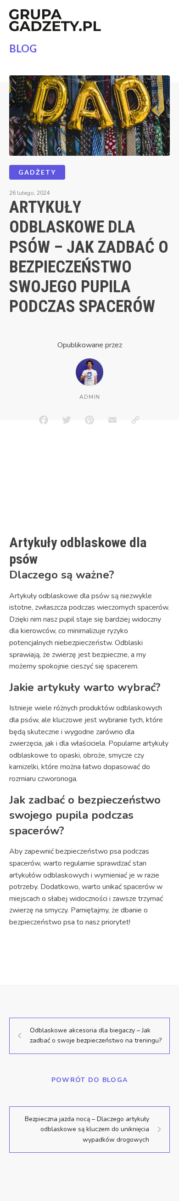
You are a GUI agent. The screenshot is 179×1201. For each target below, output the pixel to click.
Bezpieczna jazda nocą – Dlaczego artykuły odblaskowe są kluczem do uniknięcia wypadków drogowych (87, 1129)
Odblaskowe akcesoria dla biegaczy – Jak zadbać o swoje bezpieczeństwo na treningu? (96, 1035)
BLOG (23, 48)
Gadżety (37, 172)
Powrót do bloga (89, 1080)
